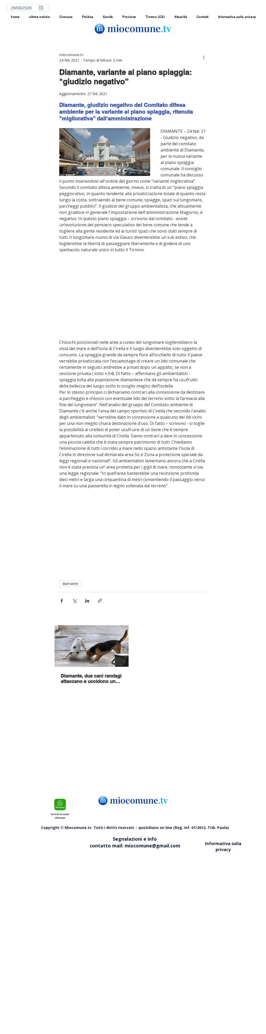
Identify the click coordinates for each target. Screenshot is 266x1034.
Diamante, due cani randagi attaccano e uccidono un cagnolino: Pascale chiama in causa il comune (91, 678)
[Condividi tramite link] (99, 600)
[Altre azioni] (204, 57)
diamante (70, 583)
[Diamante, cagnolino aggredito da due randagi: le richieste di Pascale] (92, 646)
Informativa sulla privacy (223, 846)
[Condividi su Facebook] (61, 600)
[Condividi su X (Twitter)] (74, 600)
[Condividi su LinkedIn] (87, 600)
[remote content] (133, 296)
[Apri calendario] (41, 8)
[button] (129, 17)
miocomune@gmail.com (152, 845)
